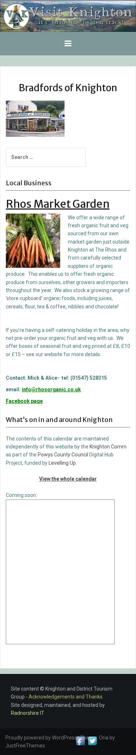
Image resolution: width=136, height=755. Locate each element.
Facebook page (24, 401)
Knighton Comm (108, 447)
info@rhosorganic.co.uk (51, 389)
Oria (103, 738)
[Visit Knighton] (68, 15)
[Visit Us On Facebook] (80, 740)
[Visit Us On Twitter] (92, 740)
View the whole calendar (68, 479)
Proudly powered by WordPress (41, 738)
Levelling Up (62, 463)
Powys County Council (63, 454)
